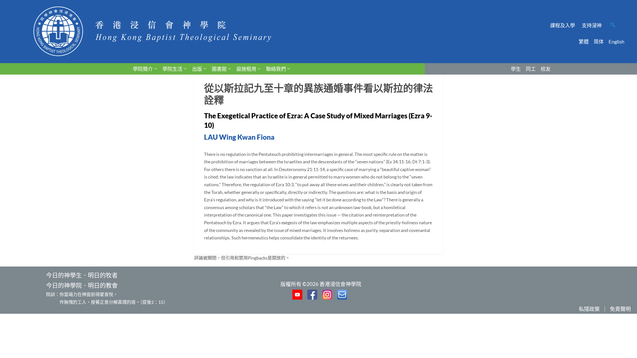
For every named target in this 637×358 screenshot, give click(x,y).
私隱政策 (589, 309)
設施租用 (246, 69)
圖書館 (219, 69)
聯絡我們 (276, 69)
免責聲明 (620, 309)
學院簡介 (143, 69)
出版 (197, 69)
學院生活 (172, 69)
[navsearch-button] (613, 25)
